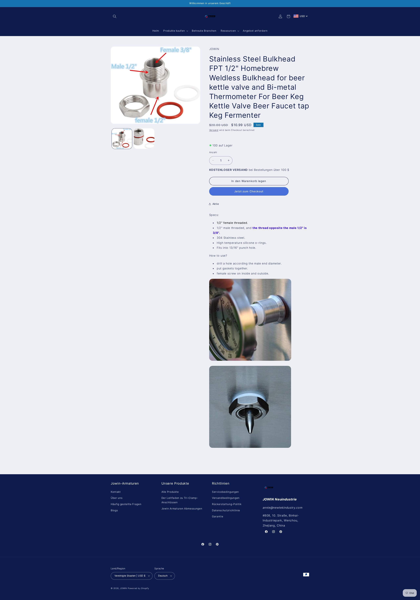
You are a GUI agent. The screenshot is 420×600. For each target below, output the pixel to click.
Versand (213, 130)
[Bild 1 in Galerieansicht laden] (122, 138)
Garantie (217, 516)
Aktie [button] (215, 203)
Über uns (116, 497)
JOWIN (123, 588)
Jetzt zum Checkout (248, 191)
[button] (115, 16)
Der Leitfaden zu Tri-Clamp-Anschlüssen (179, 500)
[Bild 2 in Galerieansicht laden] (144, 138)
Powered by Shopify (138, 588)
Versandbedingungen (226, 497)
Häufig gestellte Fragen (126, 504)
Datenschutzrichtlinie (226, 510)
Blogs (114, 510)
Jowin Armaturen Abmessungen (181, 508)
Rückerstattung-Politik (227, 504)
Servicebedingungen (225, 491)
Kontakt (116, 491)
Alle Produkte (170, 491)
